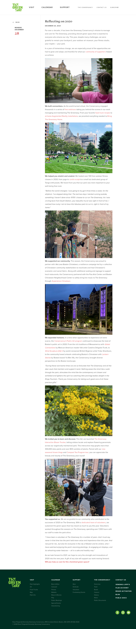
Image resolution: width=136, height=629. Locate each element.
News (96, 598)
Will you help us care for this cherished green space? (67, 562)
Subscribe (114, 7)
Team (96, 587)
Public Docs (121, 598)
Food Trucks (34, 590)
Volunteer (76, 590)
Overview (97, 584)
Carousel (54, 587)
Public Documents (100, 600)
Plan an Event (122, 588)
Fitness (53, 590)
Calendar (47, 7)
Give (74, 584)
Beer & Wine (55, 584)
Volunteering (55, 606)
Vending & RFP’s (123, 584)
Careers (96, 592)
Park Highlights (35, 584)
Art (31, 587)
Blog (118, 594)
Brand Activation (124, 591)
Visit (31, 7)
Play (52, 598)
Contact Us (101, 7)
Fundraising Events (79, 592)
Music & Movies (56, 595)
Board (96, 590)
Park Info (33, 595)
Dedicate (76, 587)
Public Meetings (56, 600)
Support (65, 7)
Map (31, 592)
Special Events (56, 603)
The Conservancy (85, 7)
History (96, 595)
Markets (53, 592)
